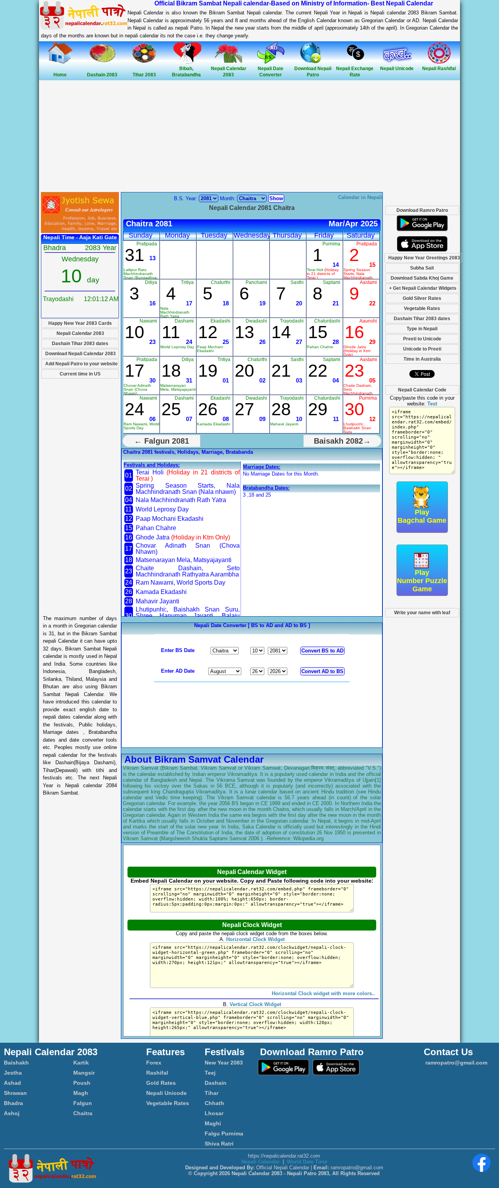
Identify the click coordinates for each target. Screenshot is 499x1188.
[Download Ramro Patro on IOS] (422, 250)
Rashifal (157, 1073)
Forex (153, 1062)
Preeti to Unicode (422, 339)
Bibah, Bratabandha (186, 72)
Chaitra (82, 1113)
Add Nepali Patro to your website (81, 364)
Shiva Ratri (219, 1143)
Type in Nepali (422, 328)
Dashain (215, 1083)
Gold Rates (161, 1083)
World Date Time (307, 1162)
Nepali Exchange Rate (354, 72)
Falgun (82, 1103)
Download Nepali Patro (312, 72)
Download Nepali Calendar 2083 (80, 353)
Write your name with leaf (422, 612)
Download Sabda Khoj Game (422, 278)
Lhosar (214, 1113)
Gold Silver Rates (422, 298)
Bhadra (13, 1103)
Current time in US (80, 374)
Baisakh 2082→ (342, 441)
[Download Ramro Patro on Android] (422, 233)
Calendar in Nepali (360, 197)
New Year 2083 (224, 1062)
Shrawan (15, 1093)
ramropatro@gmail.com (455, 1062)
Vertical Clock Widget (255, 1004)
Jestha (13, 1073)
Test (432, 404)
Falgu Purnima (224, 1133)
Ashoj (11, 1113)
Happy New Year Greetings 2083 (424, 258)
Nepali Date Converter (270, 72)
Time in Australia (422, 359)
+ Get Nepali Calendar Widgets (423, 288)
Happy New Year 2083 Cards (80, 323)
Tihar (211, 1093)
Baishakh (16, 1062)
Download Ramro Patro (422, 210)
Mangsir (84, 1073)
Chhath (214, 1103)
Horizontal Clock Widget (255, 939)
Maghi (213, 1123)
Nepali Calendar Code (422, 390)
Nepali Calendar (260, 1162)
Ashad (12, 1083)
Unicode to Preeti (422, 349)
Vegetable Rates (422, 308)
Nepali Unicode (166, 1093)
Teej (210, 1073)
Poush (81, 1083)
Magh (80, 1093)
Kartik (81, 1062)
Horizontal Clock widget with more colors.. (323, 993)
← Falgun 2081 (161, 441)
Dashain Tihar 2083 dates (80, 343)
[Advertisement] (249, 136)
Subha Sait (422, 268)
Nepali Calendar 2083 (228, 72)
